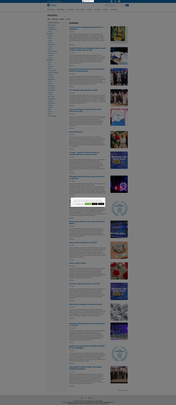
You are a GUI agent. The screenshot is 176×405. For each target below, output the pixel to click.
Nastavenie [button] (101, 203)
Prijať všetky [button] (88, 203)
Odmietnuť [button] (95, 203)
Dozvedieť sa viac (79, 204)
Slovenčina (87, 1)
